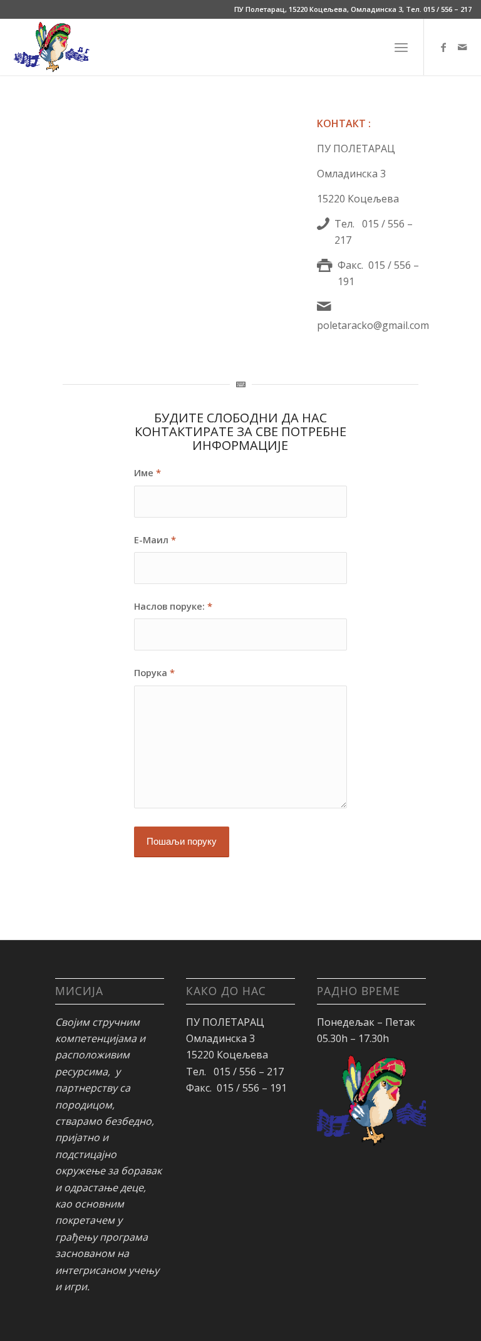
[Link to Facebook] (443, 47)
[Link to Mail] (462, 47)
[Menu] (401, 47)
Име (147, 472)
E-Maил (155, 539)
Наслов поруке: (173, 606)
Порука (154, 672)
